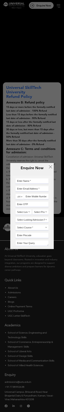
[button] (50, 167)
